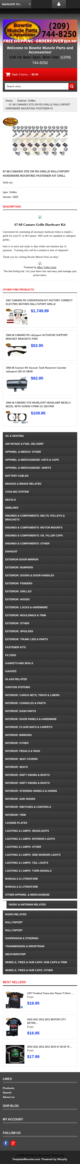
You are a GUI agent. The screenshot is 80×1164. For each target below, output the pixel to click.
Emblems (11, 507)
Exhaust (11, 551)
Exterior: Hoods (17, 599)
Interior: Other (16, 743)
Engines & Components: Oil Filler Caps (34, 535)
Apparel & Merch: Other (23, 451)
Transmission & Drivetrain (24, 946)
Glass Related (16, 679)
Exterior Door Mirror (21, 559)
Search (7, 1092)
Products (8, 1088)
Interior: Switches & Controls (28, 806)
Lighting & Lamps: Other (23, 846)
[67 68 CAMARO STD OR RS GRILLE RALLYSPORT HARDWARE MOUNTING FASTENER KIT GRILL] (40, 119)
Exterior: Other (17, 623)
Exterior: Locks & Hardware (26, 607)
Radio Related (15, 914)
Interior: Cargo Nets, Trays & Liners (32, 695)
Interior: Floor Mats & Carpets (28, 727)
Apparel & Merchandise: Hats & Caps (32, 459)
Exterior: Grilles (26, 100)
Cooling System (17, 491)
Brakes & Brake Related (23, 483)
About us (9, 1097)
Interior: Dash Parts (20, 711)
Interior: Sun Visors (20, 798)
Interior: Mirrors (18, 735)
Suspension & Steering (22, 938)
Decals (10, 499)
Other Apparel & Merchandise (27, 894)
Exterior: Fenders (18, 583)
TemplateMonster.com (26, 1159)
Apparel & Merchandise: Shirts (28, 467)
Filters (10, 655)
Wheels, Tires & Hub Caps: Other (29, 970)
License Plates (16, 822)
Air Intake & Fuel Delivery (24, 443)
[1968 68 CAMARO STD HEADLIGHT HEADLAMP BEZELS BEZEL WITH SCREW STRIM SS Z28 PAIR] (17, 412)
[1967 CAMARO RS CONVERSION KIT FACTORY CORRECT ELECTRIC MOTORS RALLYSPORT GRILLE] (17, 310)
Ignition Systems (17, 687)
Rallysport (14, 922)
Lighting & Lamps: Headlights (27, 830)
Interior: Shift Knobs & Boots (27, 774)
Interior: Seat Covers (21, 759)
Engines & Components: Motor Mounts (33, 527)
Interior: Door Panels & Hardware (31, 719)
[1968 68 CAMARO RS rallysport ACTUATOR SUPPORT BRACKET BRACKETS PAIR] (17, 345)
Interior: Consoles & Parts (25, 703)
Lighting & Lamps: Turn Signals (28, 870)
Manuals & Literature (21, 878)
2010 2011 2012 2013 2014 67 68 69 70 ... (49, 1046)
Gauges (10, 671)
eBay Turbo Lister (46, 267)
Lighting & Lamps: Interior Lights (30, 838)
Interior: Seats (16, 766)
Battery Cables (16, 475)
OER (15, 196)
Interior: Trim (15, 814)
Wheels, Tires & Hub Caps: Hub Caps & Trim (36, 962)
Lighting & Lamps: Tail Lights (26, 862)
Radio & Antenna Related (27, 904)
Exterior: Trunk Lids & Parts (26, 639)
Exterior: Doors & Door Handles (29, 575)
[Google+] (13, 1143)
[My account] (59, 4)
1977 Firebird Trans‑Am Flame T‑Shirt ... (50, 993)
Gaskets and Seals (19, 663)
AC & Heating (14, 435)
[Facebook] (6, 1143)
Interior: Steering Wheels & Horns (31, 790)
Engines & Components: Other (27, 543)
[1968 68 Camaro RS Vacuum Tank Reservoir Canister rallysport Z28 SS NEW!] (17, 377)
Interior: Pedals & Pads (22, 751)
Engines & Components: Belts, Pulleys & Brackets (35, 517)
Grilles (13, 192)
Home (9, 100)
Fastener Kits (15, 647)
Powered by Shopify (54, 1159)
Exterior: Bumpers (19, 567)
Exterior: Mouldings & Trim (25, 615)
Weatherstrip (15, 954)
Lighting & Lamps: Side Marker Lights (32, 854)
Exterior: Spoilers (19, 631)
